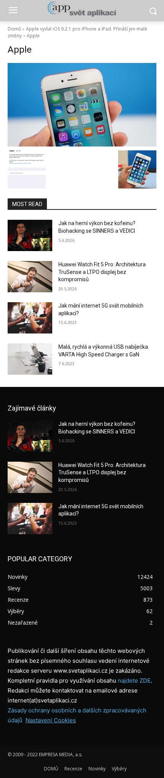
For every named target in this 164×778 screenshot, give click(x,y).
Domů (14, 29)
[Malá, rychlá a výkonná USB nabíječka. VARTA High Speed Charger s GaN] (30, 359)
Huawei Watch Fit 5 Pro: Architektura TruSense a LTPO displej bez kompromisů (102, 271)
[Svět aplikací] (82, 9)
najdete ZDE (134, 680)
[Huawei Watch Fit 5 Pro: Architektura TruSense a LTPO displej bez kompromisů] (30, 276)
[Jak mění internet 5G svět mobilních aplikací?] (30, 317)
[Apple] (82, 105)
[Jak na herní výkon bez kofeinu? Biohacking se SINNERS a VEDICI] (30, 235)
